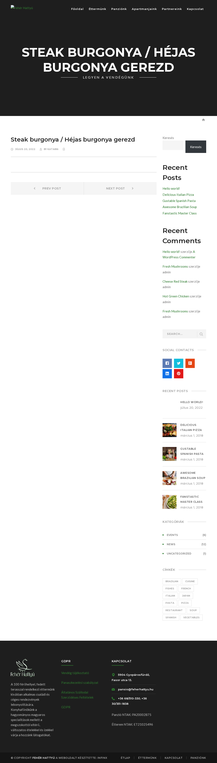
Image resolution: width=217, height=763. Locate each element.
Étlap (125, 757)
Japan (186, 595)
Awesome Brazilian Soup (180, 207)
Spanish (171, 617)
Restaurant (174, 610)
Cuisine (190, 581)
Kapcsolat (174, 757)
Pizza (185, 602)
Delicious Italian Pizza (178, 194)
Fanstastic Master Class (180, 213)
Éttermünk (147, 757)
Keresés (168, 138)
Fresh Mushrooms (175, 266)
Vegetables (191, 617)
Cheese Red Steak (175, 281)
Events (172, 535)
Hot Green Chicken (176, 296)
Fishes (170, 588)
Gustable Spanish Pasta (179, 201)
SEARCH (201, 334)
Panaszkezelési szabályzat (79, 682)
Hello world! (171, 188)
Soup (193, 610)
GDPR (65, 707)
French (186, 588)
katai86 (52, 149)
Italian (170, 595)
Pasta (170, 602)
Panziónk (198, 757)
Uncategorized (179, 553)
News (171, 544)
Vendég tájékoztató (75, 673)
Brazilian (172, 581)
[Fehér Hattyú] (22, 7)
